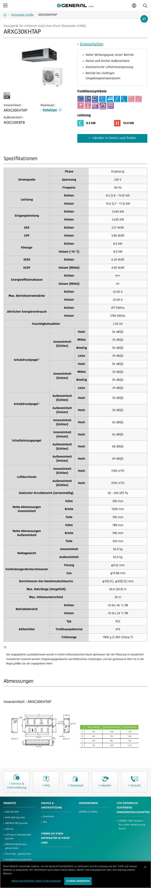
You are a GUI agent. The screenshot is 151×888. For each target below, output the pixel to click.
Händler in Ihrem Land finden (114, 138)
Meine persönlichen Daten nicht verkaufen (36, 881)
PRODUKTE (9, 803)
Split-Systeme (12, 812)
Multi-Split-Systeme (15, 818)
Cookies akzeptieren (77, 881)
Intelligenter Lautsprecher (18, 860)
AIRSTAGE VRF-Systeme (16, 823)
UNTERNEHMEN (88, 803)
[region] (75, 874)
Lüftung (9, 829)
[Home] (5, 14)
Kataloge (50, 110)
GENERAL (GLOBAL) (88, 812)
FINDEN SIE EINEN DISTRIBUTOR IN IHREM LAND (55, 838)
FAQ (45, 822)
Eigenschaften (91, 44)
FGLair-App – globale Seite (18, 854)
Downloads (48, 816)
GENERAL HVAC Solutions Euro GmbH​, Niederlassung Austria (132, 825)
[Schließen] (145, 867)
